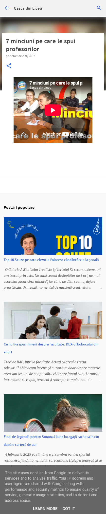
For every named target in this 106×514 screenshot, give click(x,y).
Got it (68, 508)
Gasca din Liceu (28, 8)
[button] (9, 66)
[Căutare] (99, 8)
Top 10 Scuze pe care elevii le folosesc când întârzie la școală (51, 259)
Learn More (45, 508)
